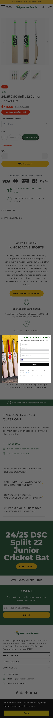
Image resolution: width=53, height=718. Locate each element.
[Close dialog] (49, 337)
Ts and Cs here (29, 372)
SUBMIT (34, 364)
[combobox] (23, 360)
